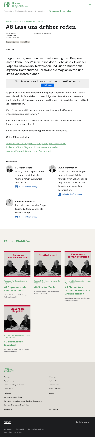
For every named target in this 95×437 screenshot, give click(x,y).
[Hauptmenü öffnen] (90, 4)
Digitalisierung (9, 381)
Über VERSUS (53, 409)
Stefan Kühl (53, 381)
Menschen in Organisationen (14, 385)
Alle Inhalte (8, 409)
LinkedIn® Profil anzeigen (29, 187)
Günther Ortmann (55, 389)
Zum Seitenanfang (82, 422)
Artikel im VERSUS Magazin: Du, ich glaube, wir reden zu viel (36, 144)
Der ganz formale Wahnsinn (13, 397)
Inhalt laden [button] (47, 85)
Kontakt (7, 422)
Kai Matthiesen (54, 385)
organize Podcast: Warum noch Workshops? (28, 151)
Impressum (8, 429)
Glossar (51, 393)
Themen (7, 377)
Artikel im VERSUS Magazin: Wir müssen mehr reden (32, 147)
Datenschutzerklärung (36, 429)
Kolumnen (52, 377)
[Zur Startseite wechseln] (16, 5)
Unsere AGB (20, 429)
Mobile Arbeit (8, 389)
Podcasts (7, 393)
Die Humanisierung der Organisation (16, 405)
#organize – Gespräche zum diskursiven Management (23, 401)
